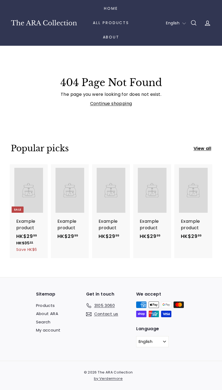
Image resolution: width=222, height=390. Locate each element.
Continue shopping (111, 103)
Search (43, 322)
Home (111, 8)
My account (48, 330)
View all (202, 148)
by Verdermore (108, 378)
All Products (111, 22)
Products (45, 305)
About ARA (47, 313)
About (111, 37)
